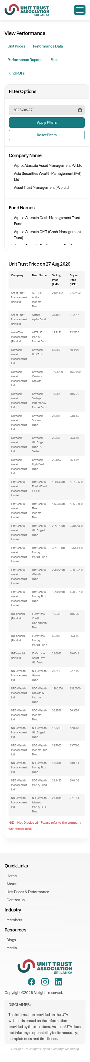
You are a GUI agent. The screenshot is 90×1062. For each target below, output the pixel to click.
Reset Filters (47, 135)
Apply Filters (47, 122)
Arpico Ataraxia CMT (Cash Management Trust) (47, 234)
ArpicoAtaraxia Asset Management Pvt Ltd (48, 165)
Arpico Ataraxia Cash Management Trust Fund (47, 220)
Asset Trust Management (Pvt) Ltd (41, 187)
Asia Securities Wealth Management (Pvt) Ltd (48, 176)
